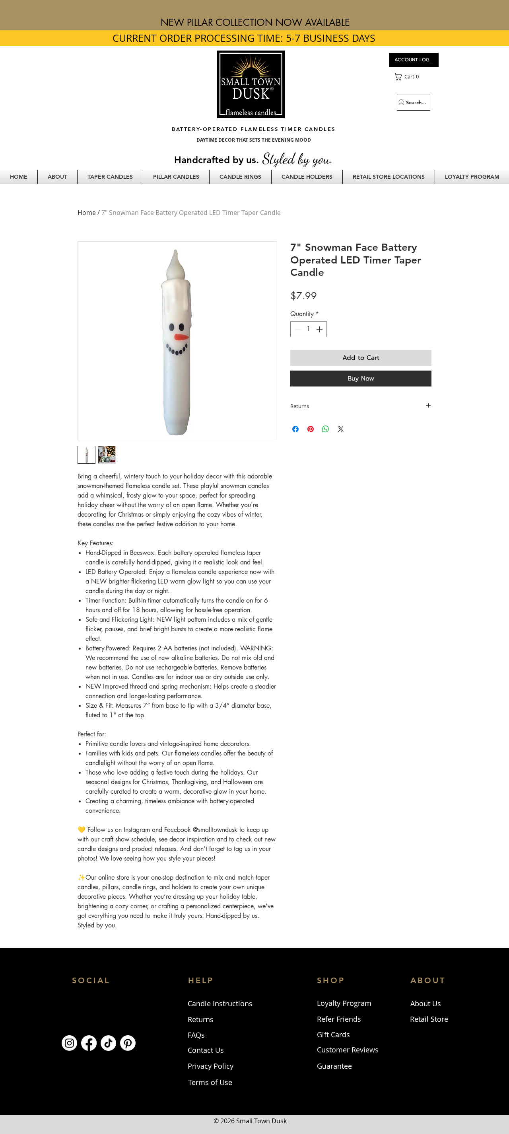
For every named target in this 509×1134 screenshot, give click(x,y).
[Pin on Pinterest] (310, 429)
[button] (414, 76)
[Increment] (320, 329)
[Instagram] (69, 1043)
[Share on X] (341, 429)
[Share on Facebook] (295, 429)
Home (87, 212)
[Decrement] (297, 329)
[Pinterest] (128, 1043)
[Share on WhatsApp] (325, 429)
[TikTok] (108, 1043)
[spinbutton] (309, 329)
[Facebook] (89, 1043)
